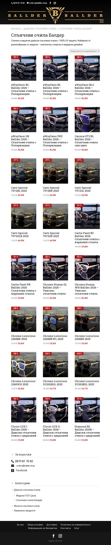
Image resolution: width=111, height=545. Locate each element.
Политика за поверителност (76, 525)
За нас (20, 525)
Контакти (66, 528)
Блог (76, 528)
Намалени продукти (24, 510)
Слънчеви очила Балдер (29, 500)
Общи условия (35, 525)
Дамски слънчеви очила (40, 28)
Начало (16, 28)
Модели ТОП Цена (26, 495)
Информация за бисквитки (42, 528)
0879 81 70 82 (19, 3)
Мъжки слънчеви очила (27, 506)
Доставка (52, 525)
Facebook (19, 470)
